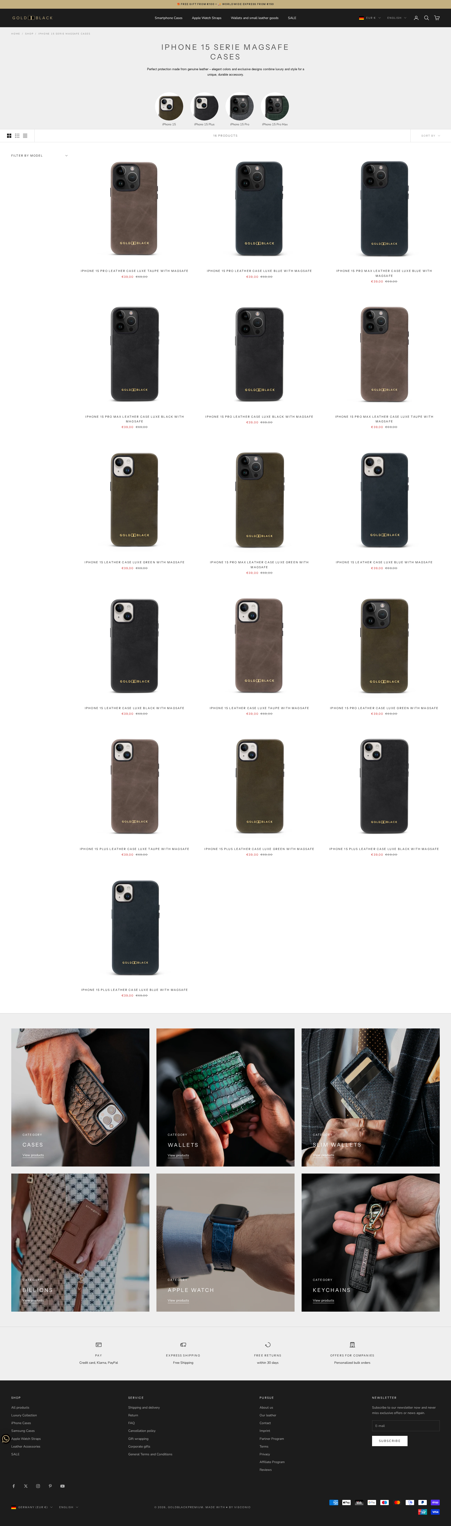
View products (33, 1155)
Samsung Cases (23, 1431)
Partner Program (272, 1439)
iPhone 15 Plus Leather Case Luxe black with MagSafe (384, 849)
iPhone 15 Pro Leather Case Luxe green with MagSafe (384, 708)
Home (15, 33)
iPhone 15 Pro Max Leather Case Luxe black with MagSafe (134, 419)
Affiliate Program (272, 1462)
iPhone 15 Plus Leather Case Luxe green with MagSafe (259, 849)
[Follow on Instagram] (38, 1486)
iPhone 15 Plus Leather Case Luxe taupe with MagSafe (135, 849)
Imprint (265, 1431)
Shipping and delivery (144, 1407)
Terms (264, 1446)
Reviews (266, 1470)
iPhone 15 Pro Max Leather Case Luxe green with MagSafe (259, 564)
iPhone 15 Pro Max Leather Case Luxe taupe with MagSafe (384, 419)
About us (266, 1407)
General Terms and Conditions (150, 1454)
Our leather (268, 1415)
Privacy (265, 1454)
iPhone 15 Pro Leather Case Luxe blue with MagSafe (259, 271)
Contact (265, 1423)
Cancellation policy (142, 1431)
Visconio (242, 1507)
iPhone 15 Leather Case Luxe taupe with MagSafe (259, 708)
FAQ (131, 1423)
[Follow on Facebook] (13, 1486)
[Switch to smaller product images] (17, 135)
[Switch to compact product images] (25, 135)
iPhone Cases (21, 1423)
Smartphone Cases (169, 18)
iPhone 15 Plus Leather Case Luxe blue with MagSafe (134, 990)
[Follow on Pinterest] (50, 1486)
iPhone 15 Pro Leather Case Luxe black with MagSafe (259, 416)
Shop (29, 33)
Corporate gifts (139, 1446)
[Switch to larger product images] (9, 135)
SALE (292, 18)
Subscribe (390, 1441)
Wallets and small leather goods (255, 18)
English (394, 17)
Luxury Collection (24, 1415)
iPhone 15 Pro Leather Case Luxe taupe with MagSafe (135, 271)
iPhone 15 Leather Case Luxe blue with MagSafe (384, 562)
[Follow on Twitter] (25, 1486)
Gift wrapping (138, 1439)
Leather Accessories (25, 1446)
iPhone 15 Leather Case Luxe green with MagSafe (135, 562)
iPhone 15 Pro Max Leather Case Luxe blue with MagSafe (384, 273)
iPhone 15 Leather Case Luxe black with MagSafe (135, 708)
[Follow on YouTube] (62, 1486)
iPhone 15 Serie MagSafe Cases (64, 33)
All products (20, 1407)
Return (133, 1415)
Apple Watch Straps (207, 18)
